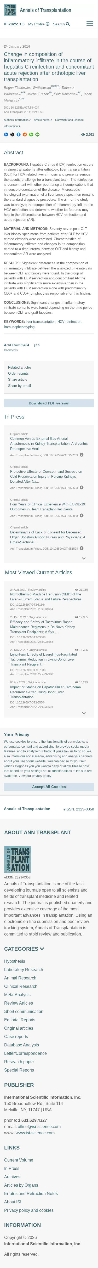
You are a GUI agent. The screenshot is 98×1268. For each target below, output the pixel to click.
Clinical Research (20, 986)
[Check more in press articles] (84, 558)
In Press (11, 1168)
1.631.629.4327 (32, 1120)
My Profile (37, 24)
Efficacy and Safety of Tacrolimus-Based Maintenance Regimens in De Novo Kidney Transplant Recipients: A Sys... (42, 627)
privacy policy (41, 776)
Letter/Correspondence (25, 1053)
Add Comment (16, 345)
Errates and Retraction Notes (31, 1193)
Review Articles (18, 1003)
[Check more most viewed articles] (84, 713)
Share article (17, 379)
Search (59, 24)
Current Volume (18, 1160)
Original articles (18, 1028)
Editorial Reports (19, 1020)
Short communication (23, 1011)
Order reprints (18, 373)
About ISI (12, 1202)
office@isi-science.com (39, 1126)
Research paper (19, 1062)
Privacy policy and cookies (29, 1210)
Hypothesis (14, 961)
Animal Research (20, 978)
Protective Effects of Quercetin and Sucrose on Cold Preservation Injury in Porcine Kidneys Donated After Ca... (46, 476)
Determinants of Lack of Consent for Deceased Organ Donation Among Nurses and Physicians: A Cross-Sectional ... (47, 537)
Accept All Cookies (49, 787)
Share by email (19, 386)
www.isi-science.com (35, 1133)
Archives (12, 1177)
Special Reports (19, 1070)
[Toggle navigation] (90, 24)
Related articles (20, 367)
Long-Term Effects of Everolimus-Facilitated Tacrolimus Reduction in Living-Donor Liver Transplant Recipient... (43, 659)
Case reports (16, 1036)
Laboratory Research (23, 969)
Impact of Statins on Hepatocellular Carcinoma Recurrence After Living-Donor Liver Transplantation (45, 692)
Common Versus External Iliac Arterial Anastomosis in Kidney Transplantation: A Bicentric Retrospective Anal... (49, 443)
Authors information (16, 119)
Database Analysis (21, 1045)
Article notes (42, 119)
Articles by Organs (21, 1185)
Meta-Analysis (17, 995)
